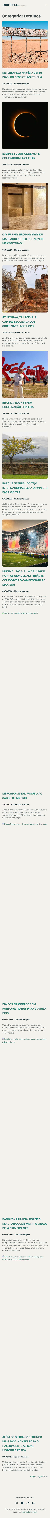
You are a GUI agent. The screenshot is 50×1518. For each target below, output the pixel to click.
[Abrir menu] (46, 4)
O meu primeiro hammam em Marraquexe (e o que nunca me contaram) (22, 238)
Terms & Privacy (29, 1512)
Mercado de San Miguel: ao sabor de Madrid (22, 795)
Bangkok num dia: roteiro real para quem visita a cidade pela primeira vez (24, 1223)
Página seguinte (39, 1476)
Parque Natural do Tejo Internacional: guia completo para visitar (25, 487)
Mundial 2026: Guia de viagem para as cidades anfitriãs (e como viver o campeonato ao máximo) (23, 577)
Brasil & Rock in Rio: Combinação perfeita (18, 404)
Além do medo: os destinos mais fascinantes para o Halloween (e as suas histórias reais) (22, 1443)
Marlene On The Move (25, 1498)
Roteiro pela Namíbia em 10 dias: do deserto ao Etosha (22, 75)
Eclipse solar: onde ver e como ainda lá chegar (21, 156)
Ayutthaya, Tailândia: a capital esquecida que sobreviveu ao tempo (19, 321)
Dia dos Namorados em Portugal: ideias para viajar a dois (24, 1008)
